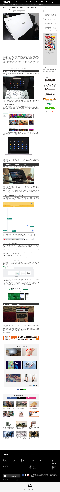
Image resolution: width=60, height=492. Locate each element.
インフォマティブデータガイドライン (44, 474)
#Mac (50, 71)
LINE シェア (24, 389)
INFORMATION (54, 459)
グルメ (30, 461)
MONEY (23, 459)
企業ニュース (54, 463)
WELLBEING (53, 467)
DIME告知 (52, 460)
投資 (21, 461)
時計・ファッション (32, 465)
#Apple (47, 71)
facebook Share (18, 389)
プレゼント (52, 461)
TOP (4, 4)
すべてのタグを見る (53, 74)
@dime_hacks (32, 397)
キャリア (14, 460)
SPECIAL (53, 465)
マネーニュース (23, 465)
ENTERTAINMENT (44, 459)
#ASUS (15, 11)
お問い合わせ (51, 474)
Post (21, 389)
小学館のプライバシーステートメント (43, 475)
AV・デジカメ (5, 460)
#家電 (53, 71)
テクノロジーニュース (6, 466)
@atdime (12, 397)
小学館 (33, 475)
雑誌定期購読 (36, 475)
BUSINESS (15, 459)
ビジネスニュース (15, 465)
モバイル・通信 (5, 461)
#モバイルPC (23, 11)
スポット (41, 460)
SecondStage (54, 466)
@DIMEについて (33, 474)
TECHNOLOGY (6, 459)
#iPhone (44, 69)
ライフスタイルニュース (32, 468)
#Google (18, 11)
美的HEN (53, 469)
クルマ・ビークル (31, 460)
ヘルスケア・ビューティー (33, 466)
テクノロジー (8, 4)
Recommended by (31, 385)
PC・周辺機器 (13, 4)
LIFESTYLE (32, 459)
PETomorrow (53, 468)
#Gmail (55, 69)
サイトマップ (37, 474)
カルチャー (41, 461)
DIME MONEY (23, 460)
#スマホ (51, 69)
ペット (30, 467)
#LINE (44, 71)
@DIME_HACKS (22, 397)
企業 (13, 461)
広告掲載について (51, 475)
